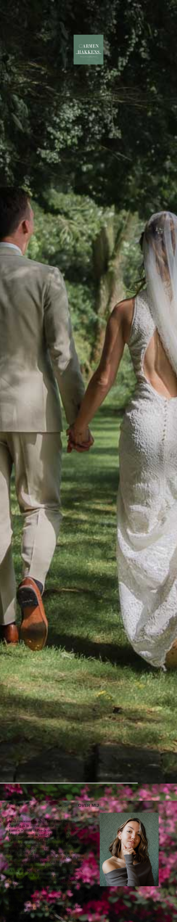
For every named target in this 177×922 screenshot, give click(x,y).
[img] (88, 392)
